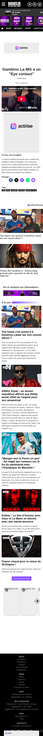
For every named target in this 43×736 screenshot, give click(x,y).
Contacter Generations (21, 726)
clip (3, 190)
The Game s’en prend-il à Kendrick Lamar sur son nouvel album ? (21, 334)
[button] (11, 601)
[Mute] (41, 12)
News (8, 28)
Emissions (21, 659)
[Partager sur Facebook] (10, 181)
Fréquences (21, 670)
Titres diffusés (21, 667)
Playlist (21, 664)
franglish (14, 190)
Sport (28, 28)
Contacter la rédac (21, 687)
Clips (21, 719)
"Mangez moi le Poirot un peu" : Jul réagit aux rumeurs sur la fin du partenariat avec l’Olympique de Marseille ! (21, 463)
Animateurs (21, 662)
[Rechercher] (34, 4)
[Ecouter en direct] (30, 4)
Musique (18, 28)
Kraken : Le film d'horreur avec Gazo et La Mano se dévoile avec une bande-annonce (21, 518)
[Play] (3, 19)
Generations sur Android (21, 697)
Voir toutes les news (21, 578)
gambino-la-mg (31, 190)
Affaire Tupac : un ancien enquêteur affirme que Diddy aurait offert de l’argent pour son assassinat (20, 396)
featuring (22, 190)
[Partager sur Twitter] (15, 181)
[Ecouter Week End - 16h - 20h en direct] (21, 293)
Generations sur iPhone (21, 694)
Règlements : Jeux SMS (21, 706)
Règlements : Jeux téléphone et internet (21, 709)
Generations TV (21, 716)
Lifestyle (21, 685)
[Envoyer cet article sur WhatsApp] (27, 181)
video (8, 190)
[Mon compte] (39, 4)
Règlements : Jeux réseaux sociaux (21, 704)
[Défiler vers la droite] (37, 601)
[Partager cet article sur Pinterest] (21, 181)
